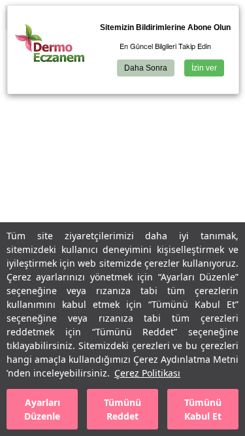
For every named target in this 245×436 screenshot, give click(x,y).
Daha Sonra (145, 68)
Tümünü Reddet (122, 409)
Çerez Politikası (147, 373)
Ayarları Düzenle (42, 409)
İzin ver (204, 68)
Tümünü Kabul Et (202, 409)
